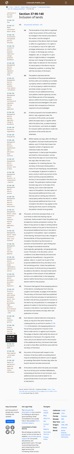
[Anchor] (43, 24)
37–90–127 (11, 164)
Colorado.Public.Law (35, 2)
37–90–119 (11, 53)
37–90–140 (10, 338)
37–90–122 (11, 101)
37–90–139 (11, 329)
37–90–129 (11, 189)
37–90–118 (11, 38)
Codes (63, 410)
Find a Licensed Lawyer (30, 422)
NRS (62, 419)
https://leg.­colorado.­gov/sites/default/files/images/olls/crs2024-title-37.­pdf (38, 391)
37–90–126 (11, 148)
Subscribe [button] (10, 421)
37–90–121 (11, 84)
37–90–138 (10, 319)
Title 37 (17, 7)
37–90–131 (11, 218)
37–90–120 (11, 69)
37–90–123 (11, 118)
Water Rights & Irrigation (28, 7)
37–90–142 (11, 354)
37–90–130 (11, 201)
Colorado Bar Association (28, 411)
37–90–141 (10, 346)
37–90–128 (11, 177)
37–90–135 (11, 280)
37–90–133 (11, 249)
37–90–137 (11, 301)
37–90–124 (11, 129)
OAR (62, 425)
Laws (63, 422)
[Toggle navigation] (65, 2)
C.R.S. (11, 7)
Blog (45, 416)
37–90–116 (10, 21)
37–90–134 (11, 264)
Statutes (64, 416)
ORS (66, 425)
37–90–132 (11, 235)
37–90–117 (11, 28)
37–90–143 (11, 366)
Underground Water (44, 7)
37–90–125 (11, 136)
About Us (46, 418)
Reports (46, 429)
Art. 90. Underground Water (16, 9)
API (44, 421)
